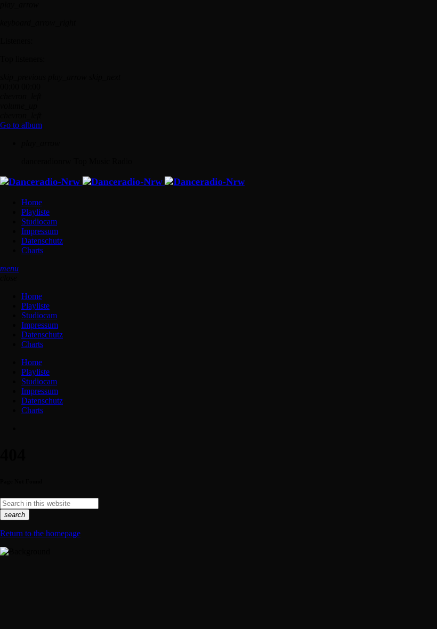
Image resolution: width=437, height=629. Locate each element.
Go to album (21, 125)
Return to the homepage (40, 533)
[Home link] (122, 182)
